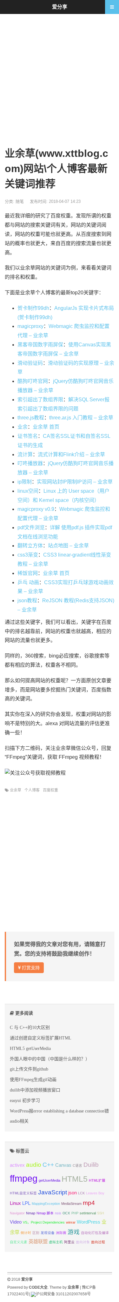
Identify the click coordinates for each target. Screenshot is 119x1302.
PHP (74, 1213)
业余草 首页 (46, 427)
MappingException (46, 1203)
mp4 (89, 1202)
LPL (26, 1203)
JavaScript (52, 1192)
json (72, 1192)
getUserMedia (49, 1180)
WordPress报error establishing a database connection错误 (61, 1111)
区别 (35, 1233)
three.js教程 (30, 417)
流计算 (25, 454)
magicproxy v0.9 (35, 509)
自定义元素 (18, 1242)
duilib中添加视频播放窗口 (35, 1090)
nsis (58, 1213)
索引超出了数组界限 (40, 399)
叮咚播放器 (30, 463)
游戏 (74, 1232)
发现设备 (48, 1233)
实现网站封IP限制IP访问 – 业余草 (75, 481)
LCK (81, 1193)
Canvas (63, 1165)
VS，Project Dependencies (44, 1222)
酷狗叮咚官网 (32, 381)
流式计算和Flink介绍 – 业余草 (71, 454)
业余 (22, 427)
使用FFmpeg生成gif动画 (33, 1079)
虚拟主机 (56, 1242)
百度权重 (50, 790)
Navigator (17, 1213)
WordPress (88, 1222)
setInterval (88, 1213)
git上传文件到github (29, 1069)
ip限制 (24, 481)
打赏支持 (30, 967)
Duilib (91, 1164)
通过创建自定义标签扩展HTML (40, 1038)
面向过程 (98, 1242)
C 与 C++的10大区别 (30, 1027)
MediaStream (71, 1203)
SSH (100, 1213)
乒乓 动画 (28, 582)
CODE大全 (38, 1287)
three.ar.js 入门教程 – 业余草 (81, 417)
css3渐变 (27, 555)
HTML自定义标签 (23, 1193)
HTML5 (75, 1178)
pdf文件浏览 (31, 527)
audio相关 (19, 1121)
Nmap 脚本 (45, 1213)
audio (33, 1164)
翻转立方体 (30, 545)
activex (17, 1165)
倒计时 (26, 1233)
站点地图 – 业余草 (68, 545)
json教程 (27, 600)
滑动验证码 (30, 363)
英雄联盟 (38, 1241)
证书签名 (27, 436)
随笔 (20, 201)
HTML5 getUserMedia (30, 1048)
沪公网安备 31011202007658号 (63, 1294)
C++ (48, 1164)
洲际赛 (61, 1233)
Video (16, 1222)
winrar (71, 1222)
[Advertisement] (59, 79)
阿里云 (69, 1242)
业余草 (15, 790)
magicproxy (30, 326)
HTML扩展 (97, 1180)
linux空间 (27, 491)
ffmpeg (23, 1178)
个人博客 (32, 790)
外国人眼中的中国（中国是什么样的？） (50, 1059)
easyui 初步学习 (25, 1100)
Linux (15, 1203)
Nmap (30, 1213)
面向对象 (83, 1242)
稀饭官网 (27, 573)
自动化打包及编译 (95, 1233)
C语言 (77, 1165)
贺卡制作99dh (33, 308)
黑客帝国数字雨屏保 (40, 344)
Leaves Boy (95, 1193)
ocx (66, 1212)
